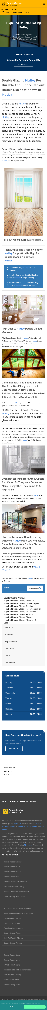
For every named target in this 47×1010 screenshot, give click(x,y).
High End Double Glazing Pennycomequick (22, 608)
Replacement (11, 641)
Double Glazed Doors (12, 866)
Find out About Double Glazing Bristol (23, 240)
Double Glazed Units (11, 876)
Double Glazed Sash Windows (15, 881)
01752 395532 (11, 10)
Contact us (10, 662)
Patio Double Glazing (12, 923)
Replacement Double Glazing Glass (17, 970)
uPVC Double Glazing (12, 965)
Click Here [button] (37, 1003)
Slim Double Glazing (11, 979)
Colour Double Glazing (12, 974)
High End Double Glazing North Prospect (21, 603)
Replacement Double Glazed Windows (18, 913)
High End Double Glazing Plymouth (19, 600)
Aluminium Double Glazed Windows (17, 908)
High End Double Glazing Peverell (18, 614)
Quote (7, 655)
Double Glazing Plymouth (15, 597)
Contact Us (34, 588)
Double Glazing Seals (12, 955)
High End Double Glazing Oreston (18, 606)
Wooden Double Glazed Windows (16, 891)
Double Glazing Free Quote (14, 896)
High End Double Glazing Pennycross (20, 611)
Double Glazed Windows (13, 862)
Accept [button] (35, 1006)
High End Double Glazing (13, 938)
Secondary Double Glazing (14, 886)
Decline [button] (12, 1006)
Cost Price (9, 648)
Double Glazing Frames (13, 943)
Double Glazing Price (12, 984)
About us (9, 627)
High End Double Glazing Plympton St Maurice (20, 621)
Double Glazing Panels (12, 933)
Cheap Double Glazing (12, 918)
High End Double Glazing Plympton (19, 617)
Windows (9, 634)
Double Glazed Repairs (12, 871)
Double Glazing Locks (12, 960)
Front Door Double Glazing (14, 928)
